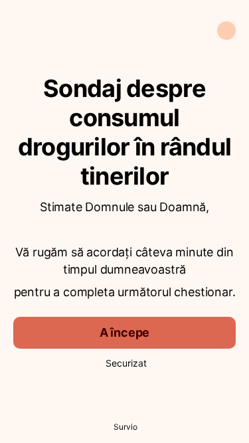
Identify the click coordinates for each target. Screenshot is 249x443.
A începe (125, 332)
